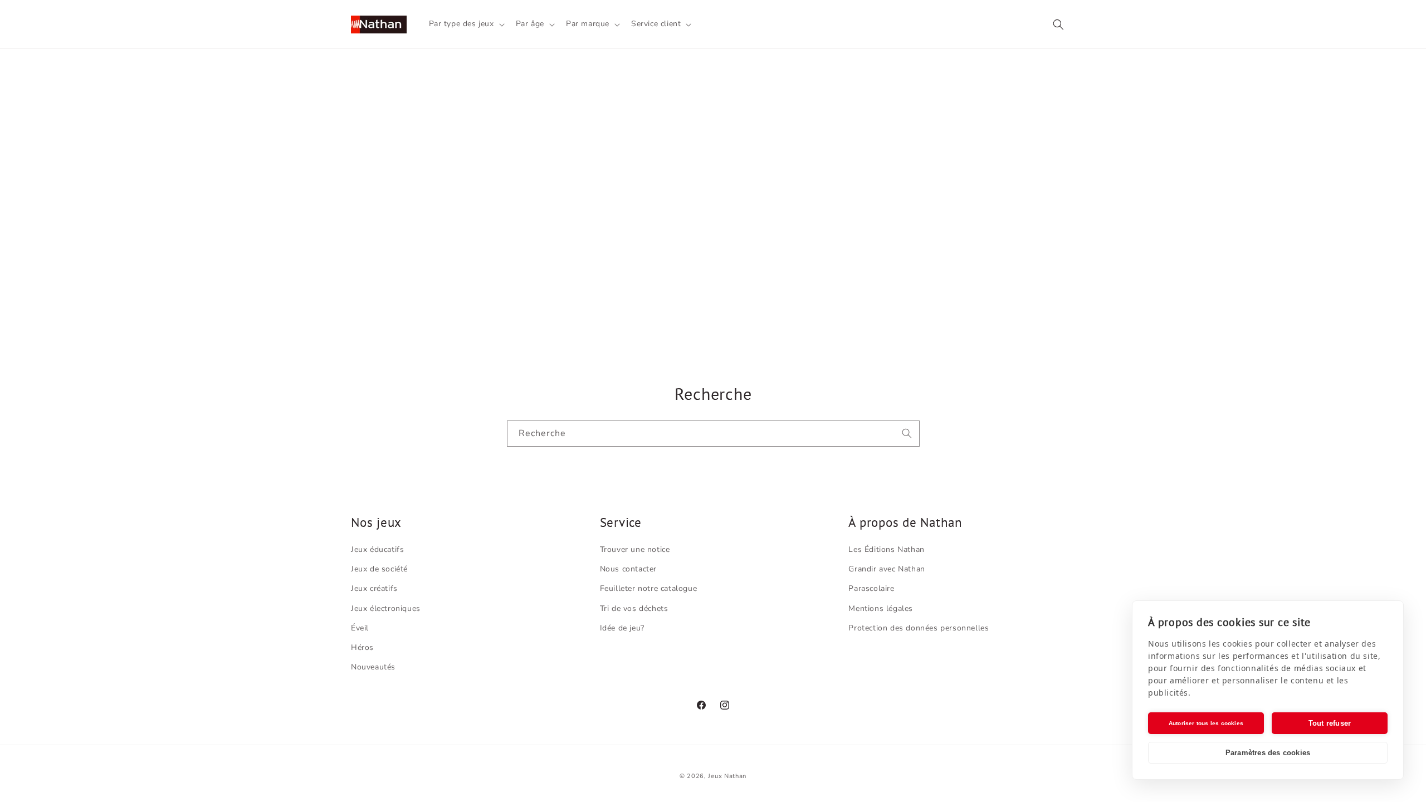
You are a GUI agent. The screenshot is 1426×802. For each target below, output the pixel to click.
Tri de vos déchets (634, 608)
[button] (465, 24)
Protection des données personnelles (918, 628)
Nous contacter (628, 569)
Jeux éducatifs (377, 549)
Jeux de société (379, 569)
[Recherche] (907, 433)
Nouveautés (373, 667)
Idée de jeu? (622, 628)
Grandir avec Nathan (886, 569)
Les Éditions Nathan (886, 549)
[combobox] (713, 433)
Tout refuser (1329, 723)
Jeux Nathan (727, 776)
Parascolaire (871, 588)
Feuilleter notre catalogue (648, 588)
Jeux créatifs (374, 588)
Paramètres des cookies (1267, 753)
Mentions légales (880, 608)
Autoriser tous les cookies (1206, 723)
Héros (362, 647)
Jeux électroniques (386, 608)
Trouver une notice (635, 549)
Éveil (360, 628)
